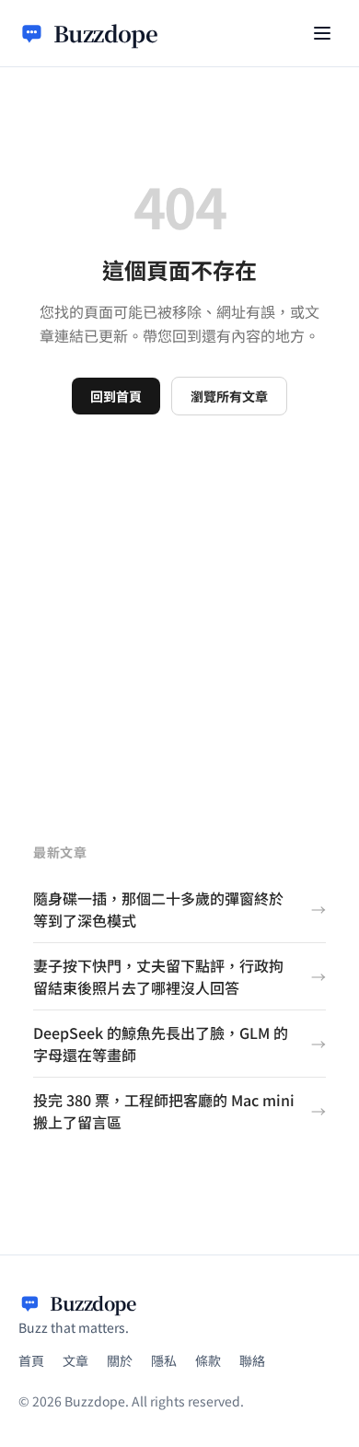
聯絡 (252, 1360)
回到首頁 (116, 396)
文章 (75, 1360)
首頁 (31, 1360)
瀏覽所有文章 (229, 396)
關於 (120, 1360)
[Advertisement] (179, 604)
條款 (208, 1360)
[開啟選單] (322, 33)
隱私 (164, 1360)
